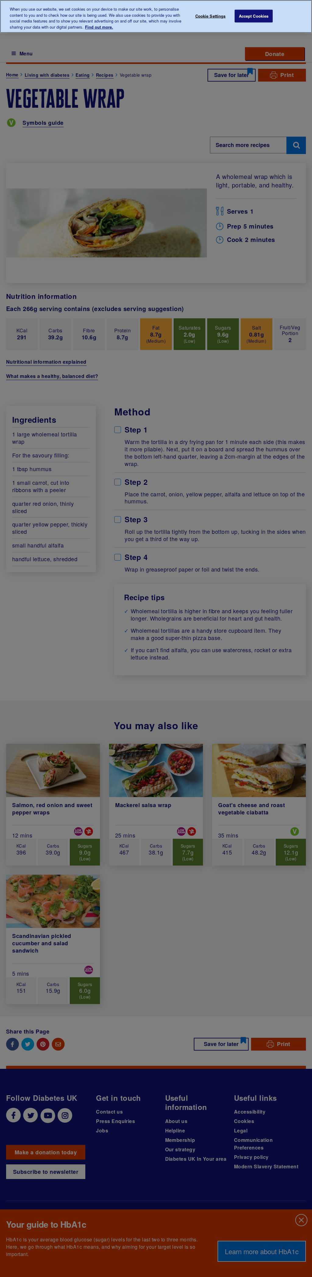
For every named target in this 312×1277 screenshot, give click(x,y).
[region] (156, 16)
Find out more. (99, 27)
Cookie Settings (210, 16)
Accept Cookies (254, 16)
